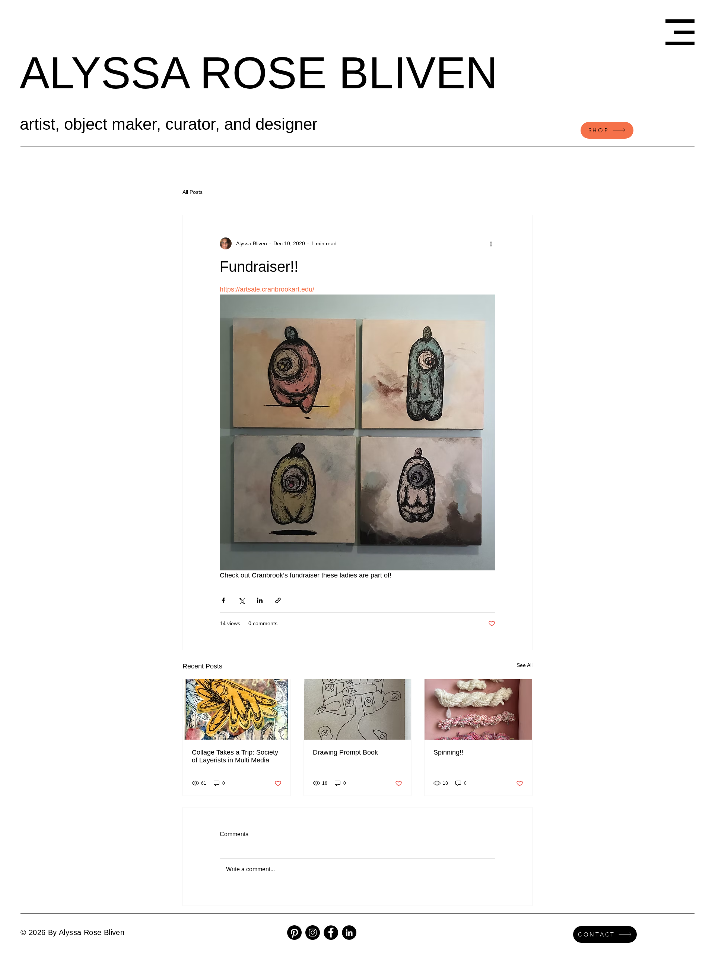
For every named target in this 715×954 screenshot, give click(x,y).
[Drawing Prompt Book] (357, 709)
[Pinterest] (294, 932)
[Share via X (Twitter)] (241, 600)
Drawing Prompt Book (345, 752)
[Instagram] (312, 932)
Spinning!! (448, 752)
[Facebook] (331, 932)
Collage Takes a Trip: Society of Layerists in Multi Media (235, 756)
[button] (680, 32)
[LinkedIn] (349, 932)
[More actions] (490, 243)
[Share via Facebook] (223, 600)
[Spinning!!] (478, 709)
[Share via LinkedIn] (259, 600)
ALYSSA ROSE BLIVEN (259, 73)
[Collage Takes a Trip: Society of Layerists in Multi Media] (236, 709)
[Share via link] (278, 600)
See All (525, 665)
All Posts (192, 192)
